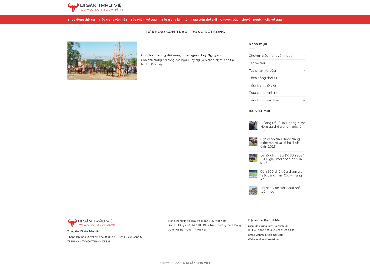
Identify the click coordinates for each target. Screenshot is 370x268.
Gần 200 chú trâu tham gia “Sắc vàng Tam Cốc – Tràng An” (281, 175)
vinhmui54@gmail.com (269, 234)
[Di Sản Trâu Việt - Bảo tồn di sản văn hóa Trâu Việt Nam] (96, 7)
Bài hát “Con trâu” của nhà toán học (280, 189)
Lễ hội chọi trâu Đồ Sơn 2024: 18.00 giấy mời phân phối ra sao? (282, 159)
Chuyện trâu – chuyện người (241, 19)
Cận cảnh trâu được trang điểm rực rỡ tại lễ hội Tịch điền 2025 (280, 142)
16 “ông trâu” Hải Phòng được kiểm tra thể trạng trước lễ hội (282, 126)
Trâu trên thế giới (204, 19)
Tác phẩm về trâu (143, 19)
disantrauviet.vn (269, 239)
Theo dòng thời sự (81, 19)
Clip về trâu (273, 19)
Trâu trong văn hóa (112, 19)
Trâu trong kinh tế (173, 19)
